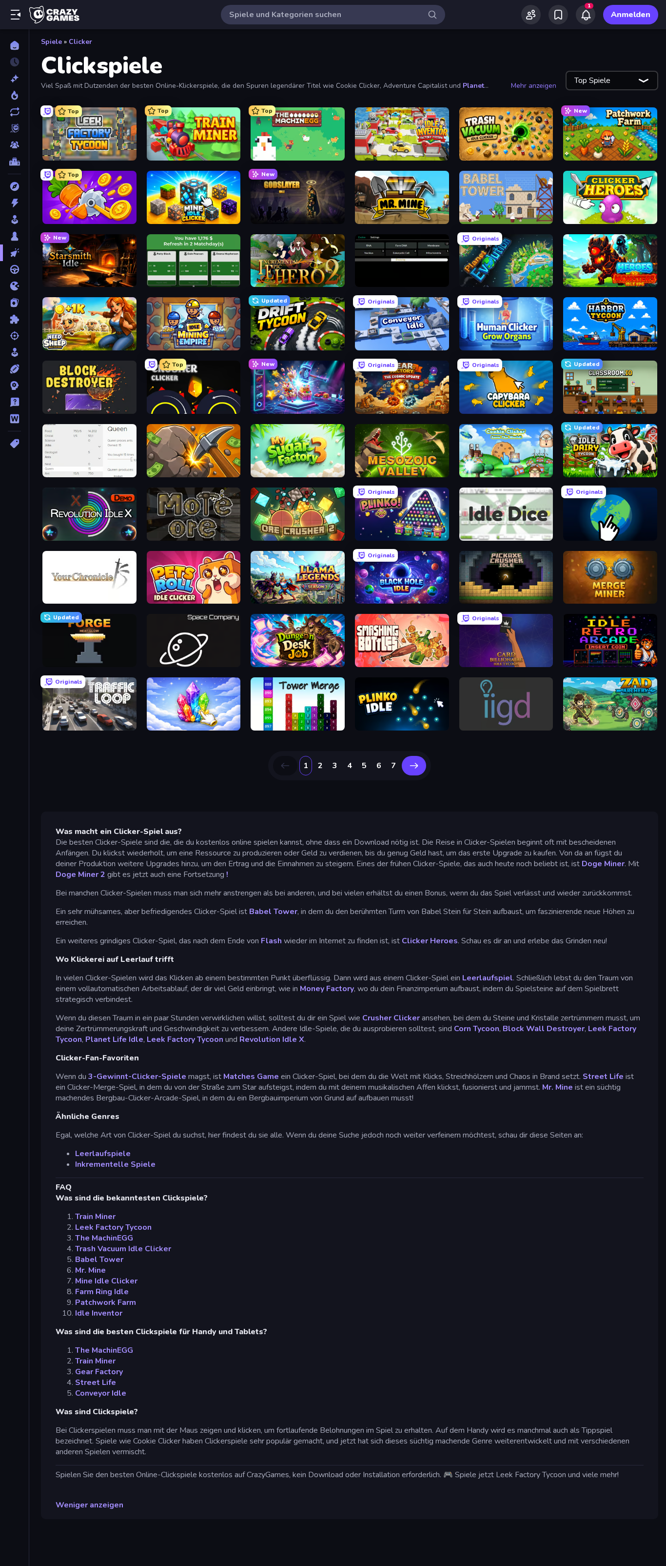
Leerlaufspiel (487, 978)
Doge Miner (603, 863)
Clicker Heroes (430, 941)
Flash (271, 941)
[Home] (14, 45)
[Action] (14, 203)
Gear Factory (99, 1371)
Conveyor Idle (100, 1393)
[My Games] (558, 14)
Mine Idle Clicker (106, 1281)
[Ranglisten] (14, 161)
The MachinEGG (104, 1238)
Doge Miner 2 (80, 874)
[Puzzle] (14, 319)
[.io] (14, 286)
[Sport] (14, 369)
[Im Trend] (14, 95)
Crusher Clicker (391, 1018)
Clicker (80, 41)
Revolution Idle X (271, 1039)
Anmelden (630, 14)
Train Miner (95, 1216)
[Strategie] (14, 385)
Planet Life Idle (114, 1039)
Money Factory (327, 988)
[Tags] (14, 443)
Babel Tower (273, 911)
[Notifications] (585, 14)
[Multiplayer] (14, 145)
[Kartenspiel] (14, 302)
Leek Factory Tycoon (185, 1039)
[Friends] (531, 14)
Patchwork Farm (105, 1302)
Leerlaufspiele (103, 1153)
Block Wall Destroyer (544, 1028)
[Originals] (14, 128)
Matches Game (251, 1076)
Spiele (51, 41)
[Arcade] (14, 219)
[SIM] (14, 352)
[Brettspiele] (14, 236)
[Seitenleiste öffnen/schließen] (15, 14)
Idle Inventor (98, 1313)
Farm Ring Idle (102, 1291)
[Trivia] (14, 402)
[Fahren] (14, 269)
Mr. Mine (557, 1087)
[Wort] (14, 418)
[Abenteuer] (14, 186)
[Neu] (14, 78)
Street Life (603, 1076)
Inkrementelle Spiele (115, 1164)
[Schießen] (14, 335)
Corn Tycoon (476, 1028)
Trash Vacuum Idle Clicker (123, 1248)
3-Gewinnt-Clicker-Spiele (137, 1076)
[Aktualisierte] (14, 111)
